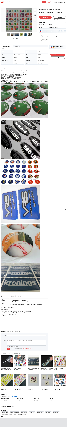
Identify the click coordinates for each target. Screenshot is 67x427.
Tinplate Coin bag (36, 398)
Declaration (43, 423)
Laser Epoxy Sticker (56, 412)
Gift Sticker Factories (5, 412)
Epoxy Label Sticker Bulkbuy (22, 414)
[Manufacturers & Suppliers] (6, 2)
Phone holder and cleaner (5, 398)
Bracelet (51, 400)
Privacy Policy (48, 423)
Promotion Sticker (32, 412)
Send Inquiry (45, 17)
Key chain (18, 400)
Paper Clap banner (20, 398)
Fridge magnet (36, 400)
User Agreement (39, 423)
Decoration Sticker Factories (14, 412)
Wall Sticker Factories (24, 412)
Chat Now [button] (60, 17)
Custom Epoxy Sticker (40, 412)
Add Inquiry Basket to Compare (19, 38)
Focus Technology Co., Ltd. (27, 423)
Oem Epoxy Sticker (13, 414)
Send (8, 348)
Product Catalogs (15, 396)
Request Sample (57, 19)
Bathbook (51, 398)
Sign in (65, 2)
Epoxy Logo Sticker (48, 412)
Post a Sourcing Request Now (28, 348)
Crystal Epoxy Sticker (5, 414)
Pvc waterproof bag (4, 400)
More (2, 416)
